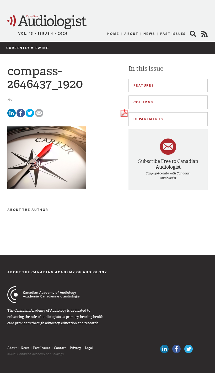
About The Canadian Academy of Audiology (57, 272)
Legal (89, 348)
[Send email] (39, 116)
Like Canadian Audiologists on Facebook (176, 349)
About (131, 33)
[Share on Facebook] (21, 116)
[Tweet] (30, 116)
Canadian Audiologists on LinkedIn (164, 349)
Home (113, 33)
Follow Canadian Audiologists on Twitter (188, 349)
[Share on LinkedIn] (11, 116)
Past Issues (173, 33)
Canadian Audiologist (47, 22)
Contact (60, 348)
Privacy (75, 348)
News (149, 33)
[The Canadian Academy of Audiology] (43, 294)
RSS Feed (204, 34)
